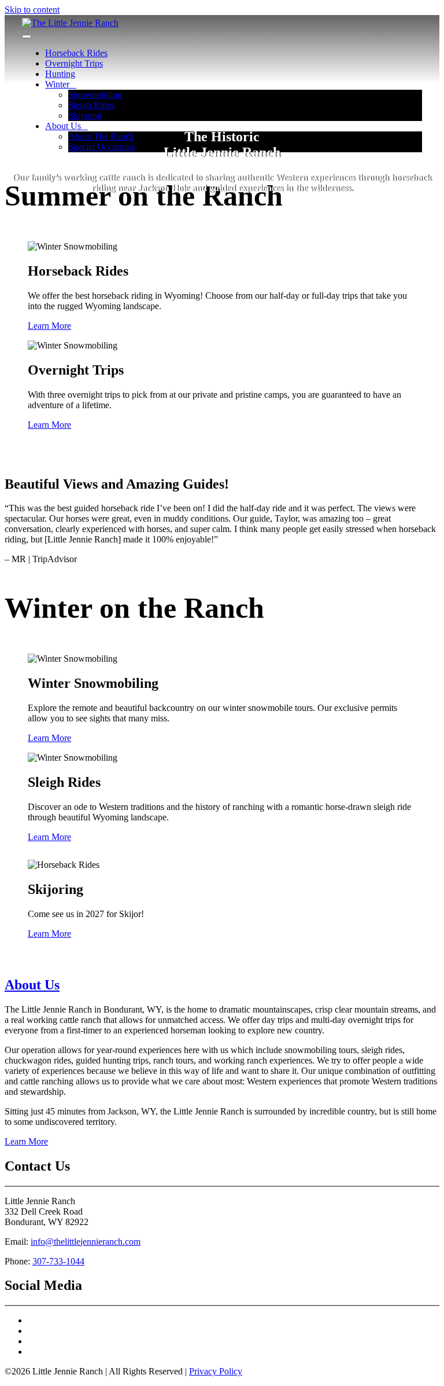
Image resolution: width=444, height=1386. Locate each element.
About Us (32, 984)
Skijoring (85, 115)
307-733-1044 (58, 1261)
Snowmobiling (95, 95)
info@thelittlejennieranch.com (85, 1241)
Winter (57, 84)
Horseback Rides (76, 53)
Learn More (49, 326)
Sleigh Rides (91, 105)
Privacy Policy (215, 1371)
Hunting (60, 74)
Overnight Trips (74, 63)
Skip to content (32, 9)
